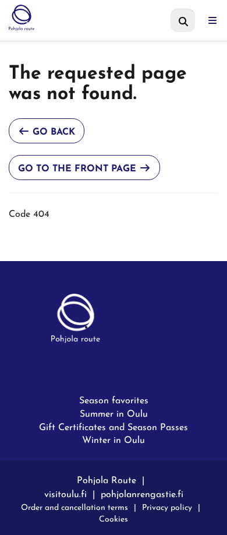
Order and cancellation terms (74, 506)
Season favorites (113, 400)
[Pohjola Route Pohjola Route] (69, 17)
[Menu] (212, 20)
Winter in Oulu (113, 439)
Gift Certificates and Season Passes (113, 426)
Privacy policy (167, 506)
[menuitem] (183, 20)
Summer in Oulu (114, 413)
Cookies (113, 517)
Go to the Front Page (78, 167)
